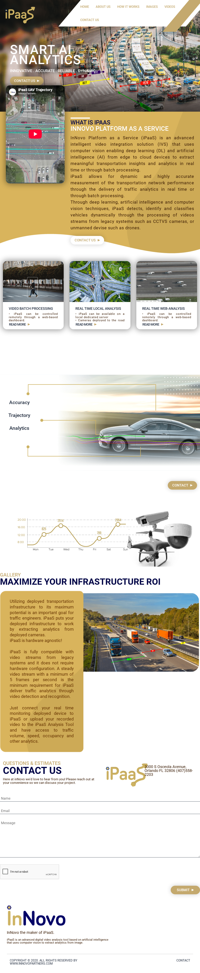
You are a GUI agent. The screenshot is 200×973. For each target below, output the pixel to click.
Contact (180, 485)
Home (84, 7)
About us (103, 7)
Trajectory (19, 415)
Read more (17, 324)
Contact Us (24, 81)
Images (152, 7)
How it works (128, 7)
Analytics (19, 428)
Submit (183, 890)
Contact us (89, 20)
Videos (169, 7)
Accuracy (19, 402)
